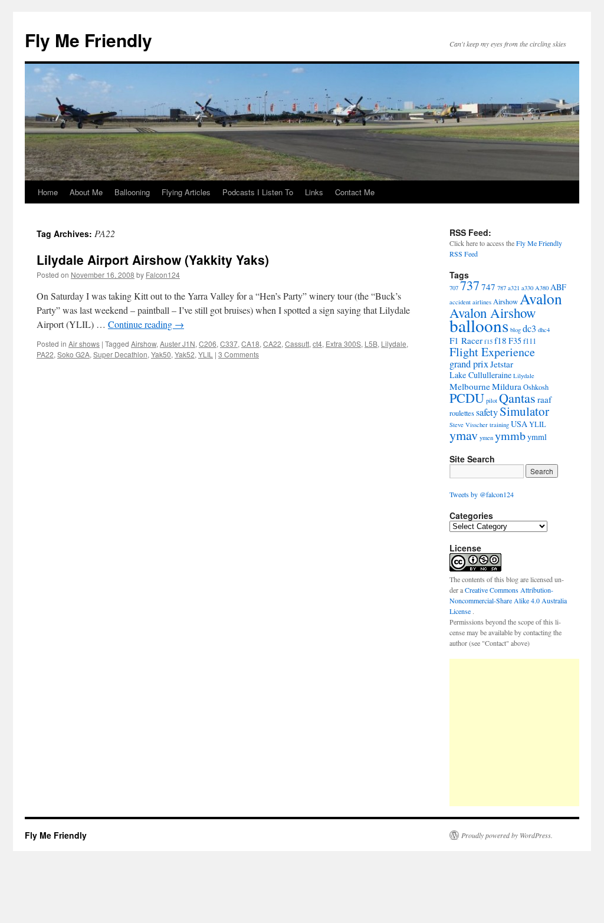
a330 (527, 288)
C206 (207, 344)
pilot (491, 400)
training (499, 425)
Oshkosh (536, 387)
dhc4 (544, 330)
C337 (229, 344)
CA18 (250, 344)
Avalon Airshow (492, 312)
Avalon (541, 298)
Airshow (143, 344)
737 (470, 285)
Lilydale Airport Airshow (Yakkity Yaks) (153, 259)
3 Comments (238, 354)
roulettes (461, 413)
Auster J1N (177, 344)
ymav (463, 435)
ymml (537, 436)
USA (519, 423)
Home (48, 192)
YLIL (205, 354)
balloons (478, 325)
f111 (529, 341)
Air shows (84, 344)
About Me (86, 192)
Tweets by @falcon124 (481, 494)
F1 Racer (465, 340)
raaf (544, 399)
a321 (514, 288)
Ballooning (132, 192)
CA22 (272, 344)
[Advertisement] (526, 732)
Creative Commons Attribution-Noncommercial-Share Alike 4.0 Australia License (508, 600)
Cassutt (297, 344)
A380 (542, 288)
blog (515, 330)
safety (487, 412)
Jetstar (501, 364)
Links (314, 192)
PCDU (466, 397)
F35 (514, 340)
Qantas (517, 397)
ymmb (510, 436)
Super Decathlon (120, 354)
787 (501, 288)
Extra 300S (343, 344)
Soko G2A (73, 354)
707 (453, 288)
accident (460, 302)
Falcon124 (163, 275)
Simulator (524, 411)
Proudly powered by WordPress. (507, 835)
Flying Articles (186, 192)
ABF (558, 287)
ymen (486, 437)
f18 (500, 340)
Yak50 (161, 354)
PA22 (45, 354)
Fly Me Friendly (88, 39)
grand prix (468, 363)
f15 (488, 341)
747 (488, 287)
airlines (481, 302)
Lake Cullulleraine (480, 374)
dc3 (529, 328)
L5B (371, 344)
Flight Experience (492, 352)
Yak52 (185, 354)
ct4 (317, 344)
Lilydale (393, 344)
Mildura (506, 386)
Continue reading (146, 324)
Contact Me (355, 192)
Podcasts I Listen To (257, 192)
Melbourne (469, 386)
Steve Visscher (468, 425)
